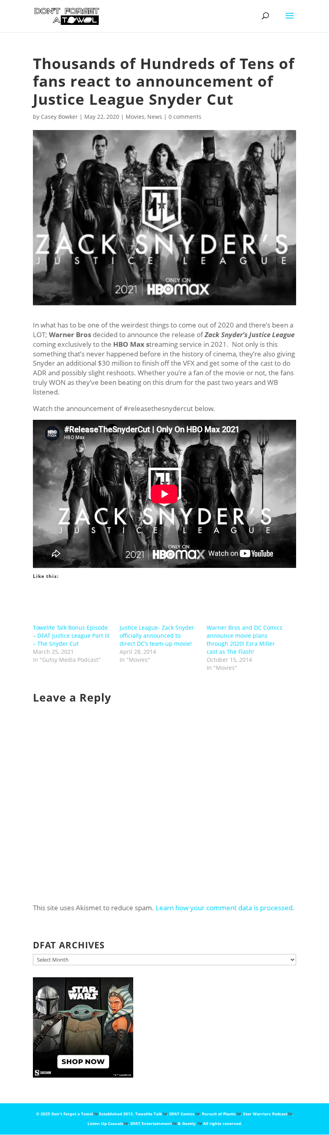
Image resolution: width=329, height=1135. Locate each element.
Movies (135, 116)
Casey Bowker (59, 116)
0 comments (185, 116)
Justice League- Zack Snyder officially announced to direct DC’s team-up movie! (157, 635)
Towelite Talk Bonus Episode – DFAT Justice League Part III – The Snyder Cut (71, 635)
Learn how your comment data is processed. (225, 907)
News (154, 116)
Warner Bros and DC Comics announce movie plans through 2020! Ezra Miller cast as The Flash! (244, 639)
